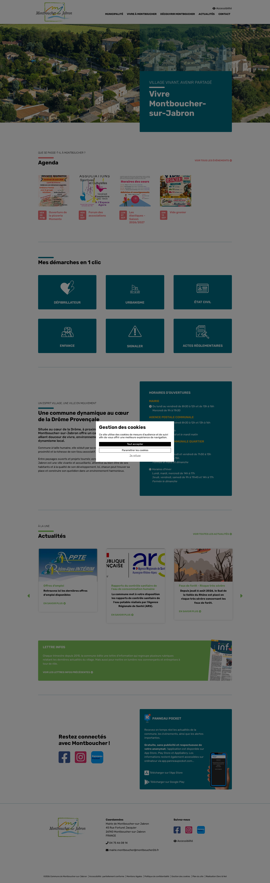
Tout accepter (135, 444)
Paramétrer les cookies (135, 450)
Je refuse (135, 455)
